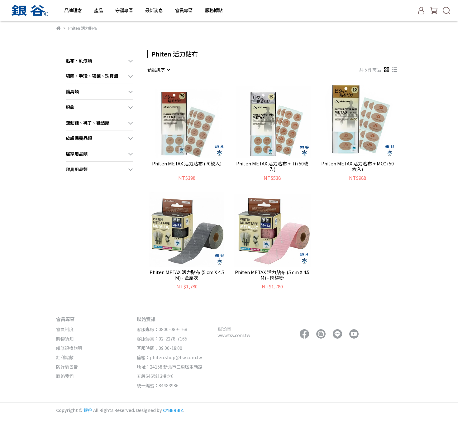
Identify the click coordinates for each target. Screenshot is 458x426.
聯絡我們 (65, 376)
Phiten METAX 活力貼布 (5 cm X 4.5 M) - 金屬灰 (187, 275)
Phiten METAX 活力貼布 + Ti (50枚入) (272, 166)
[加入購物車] (196, 120)
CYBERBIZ (173, 410)
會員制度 (65, 329)
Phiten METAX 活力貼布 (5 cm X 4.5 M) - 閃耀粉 (272, 275)
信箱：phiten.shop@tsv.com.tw (169, 357)
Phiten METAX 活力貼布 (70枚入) (187, 164)
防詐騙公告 (67, 367)
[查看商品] (178, 120)
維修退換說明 (69, 348)
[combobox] (158, 69)
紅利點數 (65, 357)
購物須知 (65, 338)
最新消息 (154, 10)
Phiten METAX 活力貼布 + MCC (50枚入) (357, 166)
